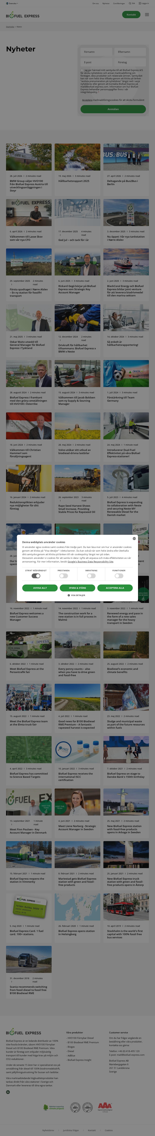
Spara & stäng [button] (77, 587)
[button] (77, 596)
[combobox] (134, 538)
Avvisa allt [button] (40, 587)
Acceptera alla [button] (115, 587)
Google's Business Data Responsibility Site (90, 561)
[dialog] (77, 568)
